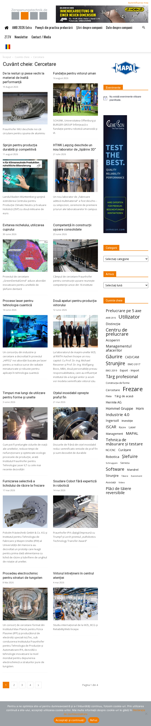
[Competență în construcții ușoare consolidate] (75, 255)
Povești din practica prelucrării (54, 27)
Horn (140, 408)
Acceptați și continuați (70, 720)
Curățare (124, 450)
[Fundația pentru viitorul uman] (75, 99)
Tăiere (124, 475)
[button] (143, 27)
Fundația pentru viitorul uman (74, 73)
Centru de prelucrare (117, 332)
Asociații (111, 482)
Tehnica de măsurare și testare (124, 442)
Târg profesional (122, 377)
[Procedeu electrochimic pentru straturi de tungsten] (25, 604)
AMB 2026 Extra (22, 27)
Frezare (133, 389)
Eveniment (136, 476)
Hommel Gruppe (119, 408)
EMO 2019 (111, 370)
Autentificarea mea (138, 2)
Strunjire (115, 363)
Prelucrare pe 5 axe (123, 311)
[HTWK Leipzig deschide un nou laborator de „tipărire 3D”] (75, 175)
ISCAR (111, 427)
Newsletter (21, 37)
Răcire (122, 427)
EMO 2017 (134, 364)
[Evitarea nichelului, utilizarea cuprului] (25, 255)
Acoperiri (113, 340)
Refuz (93, 720)
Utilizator (129, 317)
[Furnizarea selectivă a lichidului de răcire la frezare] (25, 511)
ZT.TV (8, 37)
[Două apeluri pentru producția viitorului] (75, 331)
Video (122, 482)
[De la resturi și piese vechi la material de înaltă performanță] (25, 108)
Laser (132, 427)
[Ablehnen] (146, 714)
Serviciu (125, 463)
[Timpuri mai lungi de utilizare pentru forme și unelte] (25, 423)
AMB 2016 (111, 317)
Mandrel (132, 469)
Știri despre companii (89, 27)
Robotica (112, 457)
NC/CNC (111, 450)
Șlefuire (130, 456)
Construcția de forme (118, 383)
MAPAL (132, 433)
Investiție (127, 421)
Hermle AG (114, 402)
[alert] (125, 98)
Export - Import (129, 370)
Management (114, 434)
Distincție (113, 324)
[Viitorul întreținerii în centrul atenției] (75, 604)
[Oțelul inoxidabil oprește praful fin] (75, 423)
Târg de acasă (123, 396)
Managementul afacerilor (119, 348)
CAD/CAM (132, 357)
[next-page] (38, 685)
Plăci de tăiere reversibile (118, 490)
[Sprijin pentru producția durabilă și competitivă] (25, 175)
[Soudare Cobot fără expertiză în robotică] (75, 511)
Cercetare (113, 390)
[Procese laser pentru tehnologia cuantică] (25, 331)
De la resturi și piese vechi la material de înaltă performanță (23, 77)
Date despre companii (119, 27)
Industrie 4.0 (117, 415)
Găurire (114, 356)
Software (115, 469)
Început (7, 57)
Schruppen (112, 462)
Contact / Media (41, 37)
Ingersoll (112, 421)
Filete (109, 396)
